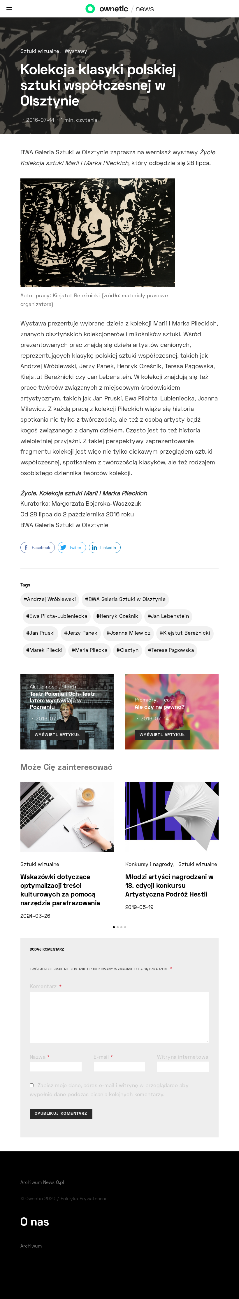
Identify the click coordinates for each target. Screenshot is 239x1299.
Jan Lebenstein (170, 616)
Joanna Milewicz (130, 633)
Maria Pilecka (91, 650)
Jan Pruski (42, 633)
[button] (114, 927)
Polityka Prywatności (83, 1199)
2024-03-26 (35, 916)
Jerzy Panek (82, 633)
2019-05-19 (139, 908)
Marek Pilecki (45, 650)
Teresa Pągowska (172, 650)
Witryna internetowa (182, 1057)
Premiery (146, 700)
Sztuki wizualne (39, 51)
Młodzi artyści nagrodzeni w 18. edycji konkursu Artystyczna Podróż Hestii (169, 886)
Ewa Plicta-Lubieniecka (58, 616)
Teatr (70, 687)
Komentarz (44, 987)
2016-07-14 (40, 120)
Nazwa (40, 1057)
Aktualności (44, 687)
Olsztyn (129, 650)
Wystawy (76, 51)
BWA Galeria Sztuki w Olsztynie (127, 599)
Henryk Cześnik (119, 616)
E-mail (103, 1057)
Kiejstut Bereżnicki (186, 633)
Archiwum (31, 1246)
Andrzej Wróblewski (51, 599)
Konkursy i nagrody (149, 865)
